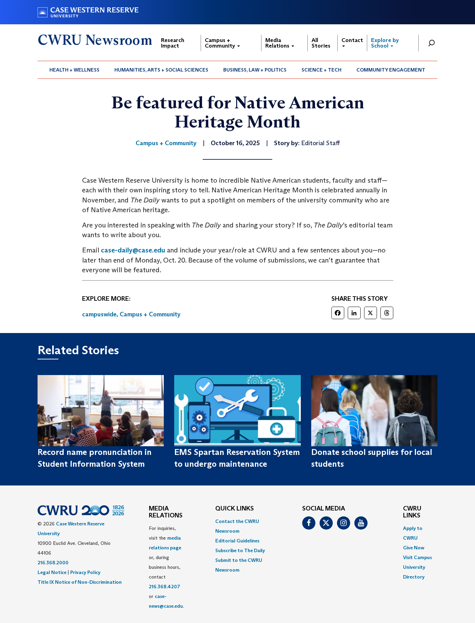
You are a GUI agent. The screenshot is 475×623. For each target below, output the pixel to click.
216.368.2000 (53, 562)
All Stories (321, 43)
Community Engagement (390, 70)
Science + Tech (321, 70)
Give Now (413, 548)
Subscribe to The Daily (240, 550)
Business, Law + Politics (255, 70)
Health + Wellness (74, 70)
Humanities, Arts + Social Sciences (161, 70)
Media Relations (278, 43)
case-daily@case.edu (134, 250)
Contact (352, 40)
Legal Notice (52, 572)
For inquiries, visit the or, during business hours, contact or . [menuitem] (166, 567)
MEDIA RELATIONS (166, 512)
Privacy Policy (85, 572)
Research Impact (172, 43)
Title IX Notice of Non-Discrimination (80, 582)
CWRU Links (412, 512)
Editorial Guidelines (237, 541)
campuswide (99, 314)
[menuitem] (74, 69)
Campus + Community (220, 43)
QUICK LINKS (234, 508)
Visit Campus (417, 557)
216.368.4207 (164, 586)
